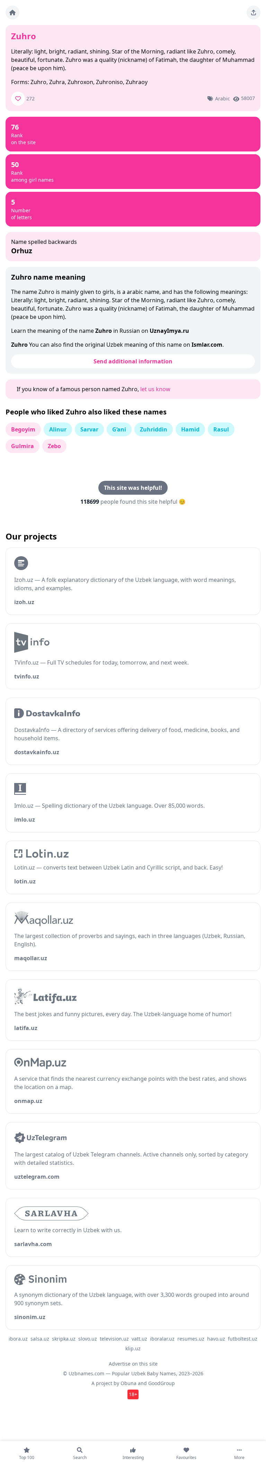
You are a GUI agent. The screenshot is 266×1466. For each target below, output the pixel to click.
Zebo (54, 446)
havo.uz (216, 1338)
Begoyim (23, 429)
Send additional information (133, 361)
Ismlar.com (207, 344)
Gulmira (22, 446)
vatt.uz (139, 1338)
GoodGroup (161, 1383)
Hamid (190, 429)
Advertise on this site (133, 1363)
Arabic (222, 98)
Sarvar (89, 429)
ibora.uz (18, 1338)
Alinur (57, 429)
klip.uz (133, 1348)
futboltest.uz (242, 1338)
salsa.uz (39, 1338)
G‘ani (119, 429)
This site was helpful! (133, 488)
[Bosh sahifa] (12, 12)
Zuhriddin (153, 429)
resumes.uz (190, 1338)
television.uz (114, 1338)
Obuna (128, 1383)
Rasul (221, 429)
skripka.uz (64, 1338)
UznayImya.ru (169, 331)
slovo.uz (87, 1338)
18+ (133, 1394)
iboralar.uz (162, 1338)
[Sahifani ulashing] (253, 12)
